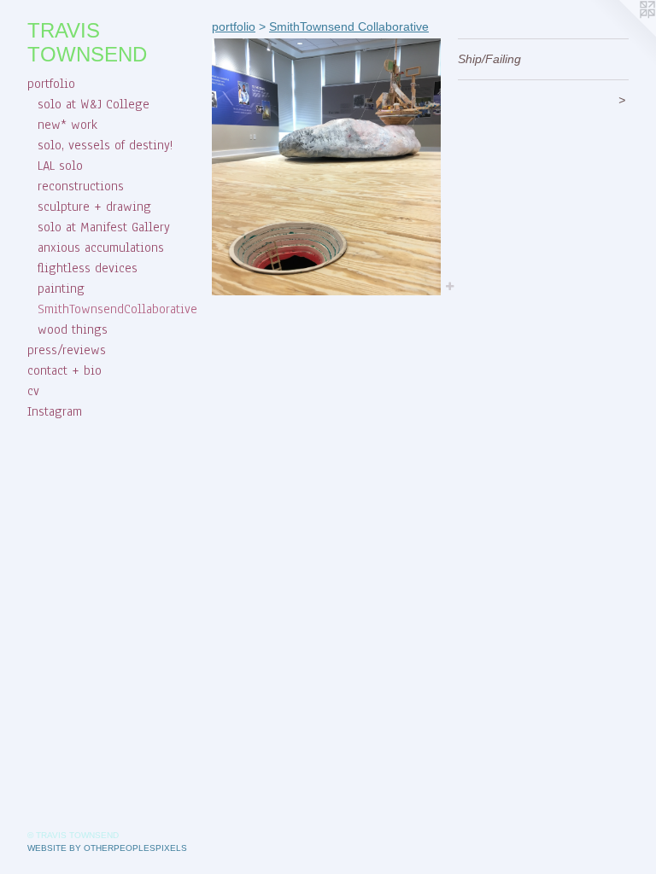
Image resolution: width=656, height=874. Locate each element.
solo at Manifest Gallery (104, 227)
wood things (73, 329)
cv (33, 390)
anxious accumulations (101, 247)
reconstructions (81, 186)
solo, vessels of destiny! (105, 145)
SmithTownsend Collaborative (349, 26)
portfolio (51, 83)
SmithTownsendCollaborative (117, 309)
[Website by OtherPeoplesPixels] (622, 34)
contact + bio (64, 370)
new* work (67, 124)
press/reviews (66, 349)
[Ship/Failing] (326, 166)
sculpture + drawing (94, 206)
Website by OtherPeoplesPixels (107, 848)
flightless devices (88, 268)
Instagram (54, 411)
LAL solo (60, 165)
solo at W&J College (93, 104)
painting (61, 288)
